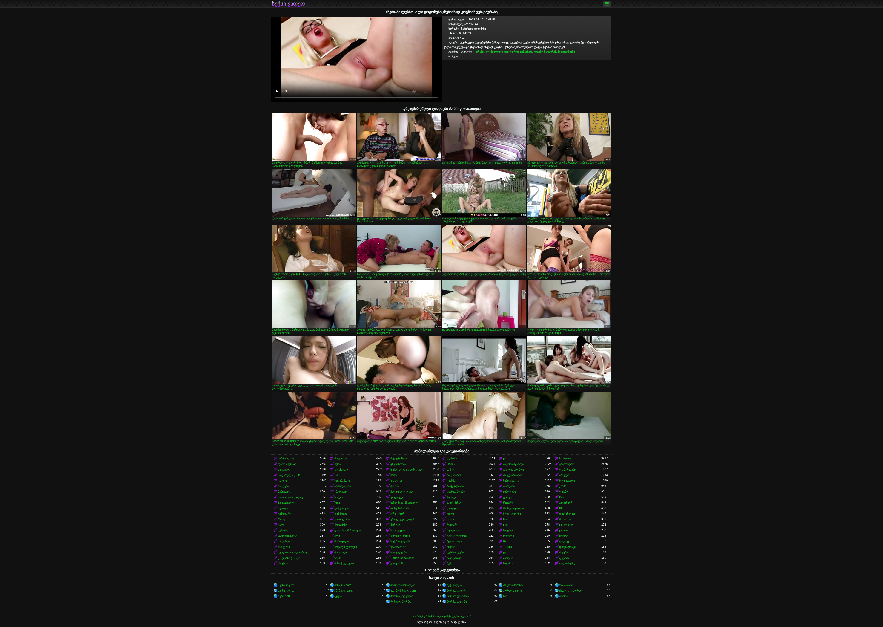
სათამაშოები (342, 480)
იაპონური (509, 491)
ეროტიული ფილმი (402, 519)
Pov (561, 497)
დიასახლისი (567, 513)
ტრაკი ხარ (397, 513)
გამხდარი (284, 513)
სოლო (338, 497)
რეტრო (564, 552)
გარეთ (507, 497)
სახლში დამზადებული (405, 502)
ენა (505, 552)
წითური (508, 502)
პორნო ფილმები (458, 596)
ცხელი (282, 480)
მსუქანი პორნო (513, 585)
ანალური (340, 491)
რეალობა (453, 530)
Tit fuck (507, 547)
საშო (393, 475)
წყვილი (283, 508)
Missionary (341, 469)
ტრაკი (507, 458)
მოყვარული (567, 480)
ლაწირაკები (567, 469)
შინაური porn (342, 585)
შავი (337, 502)
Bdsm (450, 519)
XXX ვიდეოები (343, 590)
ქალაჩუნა (340, 524)
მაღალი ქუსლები (345, 547)
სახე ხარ (508, 530)
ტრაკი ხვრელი (457, 535)
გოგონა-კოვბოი (513, 469)
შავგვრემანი (552, 51)
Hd (336, 475)
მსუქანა (283, 563)
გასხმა (451, 480)
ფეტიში (564, 558)
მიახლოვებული (513, 508)
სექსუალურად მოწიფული (407, 469)
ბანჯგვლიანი (455, 486)
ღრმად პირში (456, 491)
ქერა (337, 464)
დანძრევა (340, 513)
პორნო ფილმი (456, 590)
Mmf (505, 519)
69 (504, 541)
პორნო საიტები (513, 590)
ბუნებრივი (284, 491)
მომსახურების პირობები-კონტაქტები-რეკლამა (441, 616)
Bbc (561, 508)
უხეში (337, 558)
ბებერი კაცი (454, 541)
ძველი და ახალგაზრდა (293, 552)
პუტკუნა (283, 530)
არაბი (480, 51)
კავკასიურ (566, 502)
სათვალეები (398, 552)
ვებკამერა (526, 51)
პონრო (563, 596)
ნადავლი (284, 469)
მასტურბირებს (512, 475)
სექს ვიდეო (454, 585)
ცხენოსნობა (398, 464)
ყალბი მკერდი (400, 535)
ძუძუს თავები (455, 552)
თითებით (509, 486)
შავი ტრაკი (454, 558)
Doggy (451, 464)
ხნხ (505, 596)
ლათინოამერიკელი (347, 530)
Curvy (281, 519)
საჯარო (508, 563)
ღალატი (564, 541)
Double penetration (402, 558)
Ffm (505, 524)
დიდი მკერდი (510, 51)
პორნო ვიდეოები (401, 596)
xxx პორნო (566, 585)
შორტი (563, 535)
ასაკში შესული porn (403, 590)
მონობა (395, 524)
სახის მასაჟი (455, 502)
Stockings (396, 480)
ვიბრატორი (342, 519)
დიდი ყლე (397, 497)
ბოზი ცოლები (512, 513)
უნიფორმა (397, 563)
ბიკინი (451, 547)
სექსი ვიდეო (288, 4)
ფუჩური (452, 458)
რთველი (284, 547)
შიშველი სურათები (402, 585)
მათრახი (565, 519)
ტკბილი (452, 497)
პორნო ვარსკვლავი (291, 497)
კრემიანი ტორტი (289, 558)
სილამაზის (454, 475)
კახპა (562, 486)
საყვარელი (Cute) (289, 475)
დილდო (452, 508)
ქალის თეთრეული (402, 491)
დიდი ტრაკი (567, 547)
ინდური (508, 558)
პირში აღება (286, 458)
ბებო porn (284, 596)
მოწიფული (341, 541)
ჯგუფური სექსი (287, 535)
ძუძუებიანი (568, 51)
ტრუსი (394, 486)
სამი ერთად (511, 480)
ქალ (281, 524)
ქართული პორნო (570, 590)
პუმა (449, 563)
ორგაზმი (284, 541)
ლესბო (538, 51)
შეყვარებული (287, 502)
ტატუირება (341, 508)
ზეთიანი (452, 524)
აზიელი (564, 475)
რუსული (508, 535)
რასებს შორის (399, 508)
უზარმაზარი (398, 547)
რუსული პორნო (400, 601)
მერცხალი (341, 552)
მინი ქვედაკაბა (344, 563)
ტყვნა (338, 596)
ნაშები (451, 469)
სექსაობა (565, 458)
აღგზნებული (492, 51)
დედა (450, 513)
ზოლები (283, 486)
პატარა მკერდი (513, 464)
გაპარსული (566, 464)
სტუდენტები (398, 530)
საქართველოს (400, 541)
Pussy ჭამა (566, 524)
